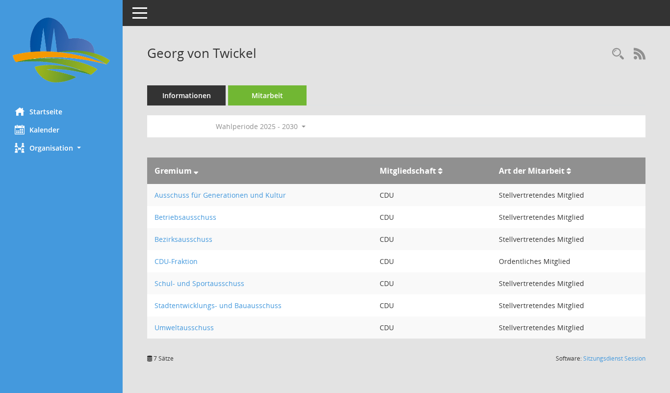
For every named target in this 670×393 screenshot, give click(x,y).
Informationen (186, 95)
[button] (61, 148)
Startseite (45, 111)
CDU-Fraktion (176, 261)
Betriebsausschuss (185, 217)
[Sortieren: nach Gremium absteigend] (196, 170)
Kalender (44, 129)
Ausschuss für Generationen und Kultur (220, 195)
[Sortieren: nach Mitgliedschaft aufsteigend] (440, 170)
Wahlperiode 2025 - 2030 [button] (258, 126)
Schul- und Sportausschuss (199, 283)
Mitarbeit (267, 95)
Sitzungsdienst (614, 358)
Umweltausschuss (184, 327)
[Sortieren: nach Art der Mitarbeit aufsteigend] (569, 170)
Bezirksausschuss (183, 239)
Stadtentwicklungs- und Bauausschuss (218, 305)
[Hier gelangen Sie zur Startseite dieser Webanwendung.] (61, 50)
